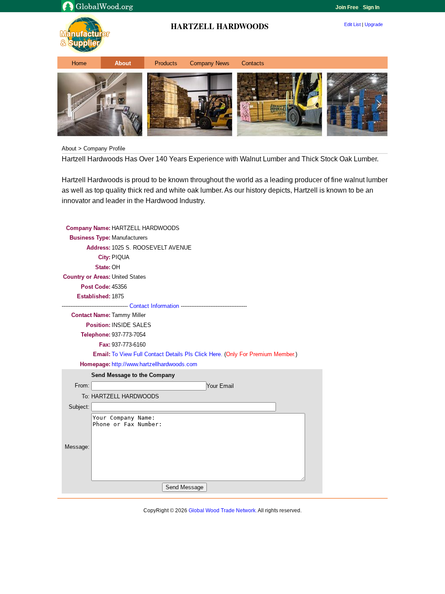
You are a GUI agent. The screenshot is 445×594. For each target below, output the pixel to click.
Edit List (352, 24)
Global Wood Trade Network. (223, 510)
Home (79, 63)
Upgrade (374, 24)
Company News (209, 63)
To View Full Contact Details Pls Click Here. (167, 354)
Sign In (370, 7)
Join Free (347, 7)
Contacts (253, 63)
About (123, 63)
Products (166, 63)
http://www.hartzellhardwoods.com (154, 364)
